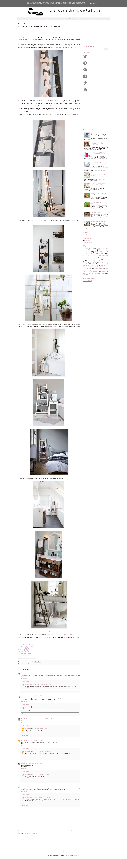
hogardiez (28, 684)
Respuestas (26, 681)
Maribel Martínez (26, 673)
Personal (103, 265)
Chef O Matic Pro (91, 250)
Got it (98, 3)
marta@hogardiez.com (89, 235)
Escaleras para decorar (68, 634)
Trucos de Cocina (103, 270)
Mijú (22, 763)
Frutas (95, 257)
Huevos (90, 261)
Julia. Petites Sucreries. (27, 718)
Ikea (97, 261)
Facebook (50, 637)
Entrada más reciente (23, 831)
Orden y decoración (31, 19)
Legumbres (104, 261)
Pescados (85, 267)
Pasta (89, 265)
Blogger (77, 855)
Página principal (88, 238)
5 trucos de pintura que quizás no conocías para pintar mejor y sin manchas (98, 174)
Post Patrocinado (102, 267)
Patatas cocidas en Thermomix (98, 193)
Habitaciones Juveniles (95, 259)
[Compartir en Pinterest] (40, 662)
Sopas (106, 268)
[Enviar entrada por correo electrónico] (32, 661)
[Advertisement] (29, 32)
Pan (84, 265)
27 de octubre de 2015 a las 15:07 (43, 786)
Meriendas (93, 262)
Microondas (103, 262)
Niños (93, 264)
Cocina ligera (88, 253)
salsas (96, 273)
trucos (102, 273)
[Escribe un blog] (35, 662)
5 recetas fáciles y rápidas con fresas (97, 203)
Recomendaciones (68, 19)
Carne (106, 248)
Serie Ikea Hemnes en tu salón (98, 221)
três (22, 696)
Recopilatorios (98, 268)
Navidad (85, 264)
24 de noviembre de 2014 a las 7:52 (42, 774)
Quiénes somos (88, 240)
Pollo (92, 267)
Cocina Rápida (100, 252)
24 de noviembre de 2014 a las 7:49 (42, 684)
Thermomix (93, 270)
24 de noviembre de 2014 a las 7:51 (42, 751)
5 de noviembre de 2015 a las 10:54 (41, 797)
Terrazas (87, 270)
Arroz (92, 248)
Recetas (20, 19)
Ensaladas (88, 257)
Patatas (96, 265)
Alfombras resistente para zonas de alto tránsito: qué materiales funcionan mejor (98, 143)
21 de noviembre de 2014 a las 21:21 (36, 740)
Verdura (104, 271)
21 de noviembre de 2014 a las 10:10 (40, 673)
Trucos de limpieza (92, 271)
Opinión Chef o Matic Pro (96, 133)
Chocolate (103, 250)
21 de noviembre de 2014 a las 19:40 (44, 718)
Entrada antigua (75, 831)
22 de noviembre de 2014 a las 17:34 (33, 763)
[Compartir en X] (37, 662)
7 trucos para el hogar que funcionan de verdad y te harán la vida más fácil (98, 164)
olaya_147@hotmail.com (28, 786)
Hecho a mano (43, 19)
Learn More (92, 3)
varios (84, 274)
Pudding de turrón (95, 212)
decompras (86, 273)
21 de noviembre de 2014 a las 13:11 (33, 696)
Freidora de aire (81, 19)
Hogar (29, 663)
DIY (102, 253)
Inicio (50, 831)
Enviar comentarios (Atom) (31, 833)
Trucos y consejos (55, 19)
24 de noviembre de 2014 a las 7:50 (42, 728)
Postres (89, 268)
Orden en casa (102, 264)
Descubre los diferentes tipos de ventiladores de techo (98, 183)
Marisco (85, 262)
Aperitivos (85, 248)
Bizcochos (99, 248)
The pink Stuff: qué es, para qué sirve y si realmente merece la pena (98, 154)
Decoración (24, 663)
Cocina (86, 252)
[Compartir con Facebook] (38, 662)
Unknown (24, 740)
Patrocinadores (88, 242)
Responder (24, 678)
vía (49, 631)
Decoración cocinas (103, 255)
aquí (76, 47)
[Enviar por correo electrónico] (34, 662)
